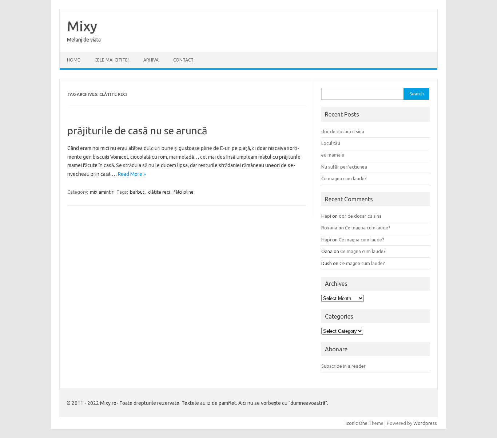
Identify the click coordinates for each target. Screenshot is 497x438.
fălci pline (184, 191)
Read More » (132, 174)
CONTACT (183, 60)
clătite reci (159, 191)
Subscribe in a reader (343, 365)
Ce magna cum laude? (344, 178)
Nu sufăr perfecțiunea (344, 166)
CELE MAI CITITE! (112, 60)
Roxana (329, 227)
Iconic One (356, 423)
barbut (137, 191)
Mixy (82, 25)
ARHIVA (151, 60)
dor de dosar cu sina (342, 131)
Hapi (326, 215)
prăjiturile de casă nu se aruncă (137, 130)
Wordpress (425, 423)
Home (73, 60)
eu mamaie (332, 154)
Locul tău (330, 143)
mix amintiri (102, 191)
